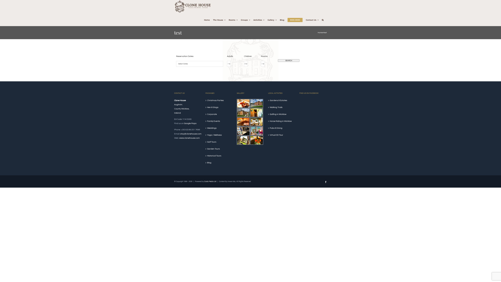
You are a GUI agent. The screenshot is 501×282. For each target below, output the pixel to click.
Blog (209, 163)
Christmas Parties (215, 100)
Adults (230, 56)
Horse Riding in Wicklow (281, 121)
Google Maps (190, 123)
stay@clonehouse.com (190, 134)
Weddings (212, 128)
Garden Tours (213, 149)
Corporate (212, 114)
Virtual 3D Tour (276, 135)
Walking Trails (276, 107)
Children (248, 56)
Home (320, 33)
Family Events (213, 121)
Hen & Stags (212, 107)
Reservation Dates (184, 56)
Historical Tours (214, 156)
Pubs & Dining (276, 128)
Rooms (264, 56)
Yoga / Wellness (214, 135)
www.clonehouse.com (189, 138)
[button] (323, 19)
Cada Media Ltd (210, 181)
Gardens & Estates (278, 100)
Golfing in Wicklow (278, 114)
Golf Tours (211, 142)
